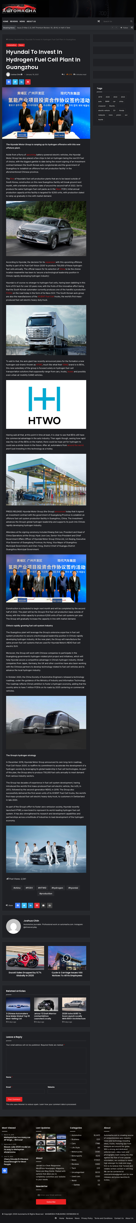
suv (126, 115)
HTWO (39, 364)
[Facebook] (8, 82)
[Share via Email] (43, 905)
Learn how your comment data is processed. (57, 1104)
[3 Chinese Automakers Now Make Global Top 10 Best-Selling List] (18, 1004)
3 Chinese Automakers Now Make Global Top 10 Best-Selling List (44, 28)
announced (60, 511)
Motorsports (77, 1156)
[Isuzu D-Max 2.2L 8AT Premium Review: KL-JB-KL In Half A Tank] (51, 1136)
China (62, 269)
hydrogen (58, 887)
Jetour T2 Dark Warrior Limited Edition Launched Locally (45, 1016)
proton (118, 115)
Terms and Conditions (103, 1218)
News (22, 21)
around (70, 445)
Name (9, 1077)
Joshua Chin (15, 74)
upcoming (31, 154)
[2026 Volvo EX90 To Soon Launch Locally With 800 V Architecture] (74, 1004)
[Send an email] (21, 74)
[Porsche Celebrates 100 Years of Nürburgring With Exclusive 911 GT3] (61, 1149)
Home (5, 21)
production (46, 893)
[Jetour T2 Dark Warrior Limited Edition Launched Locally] (46, 1004)
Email (9, 1087)
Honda (121, 110)
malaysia (101, 115)
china (17, 887)
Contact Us (119, 1218)
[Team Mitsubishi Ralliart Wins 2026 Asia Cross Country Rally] (40, 1149)
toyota (100, 119)
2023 (123, 97)
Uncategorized (78, 1172)
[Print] (49, 905)
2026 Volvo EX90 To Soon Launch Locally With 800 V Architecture (74, 1016)
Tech (74, 1168)
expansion (50, 262)
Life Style (76, 1148)
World (74, 1180)
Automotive (19, 39)
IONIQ (65, 364)
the (76, 445)
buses (70, 371)
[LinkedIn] (21, 82)
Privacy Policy (87, 1218)
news (111, 115)
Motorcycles (77, 1152)
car (114, 101)
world (81, 445)
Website (51, 1087)
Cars (74, 1143)
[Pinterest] (28, 82)
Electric (112, 106)
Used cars (76, 1176)
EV (114, 110)
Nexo (58, 189)
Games (77, 1185)
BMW (107, 101)
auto (100, 101)
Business (75, 1139)
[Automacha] (19, 8)
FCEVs (9, 293)
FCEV (30, 887)
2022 (115, 97)
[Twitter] (15, 82)
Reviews (14, 21)
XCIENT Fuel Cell (46, 296)
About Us (31, 21)
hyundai (74, 887)
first (12, 178)
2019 (100, 97)
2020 (108, 97)
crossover (102, 106)
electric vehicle (104, 110)
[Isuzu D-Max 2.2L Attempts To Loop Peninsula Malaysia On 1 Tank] (61, 1142)
